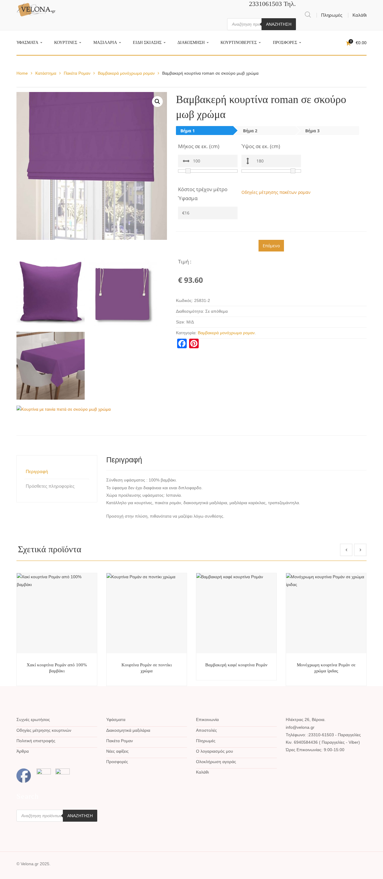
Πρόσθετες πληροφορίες (50, 486)
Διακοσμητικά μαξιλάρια (128, 730)
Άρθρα (22, 751)
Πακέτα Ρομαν (77, 73)
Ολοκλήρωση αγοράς (216, 761)
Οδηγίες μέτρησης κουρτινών (43, 730)
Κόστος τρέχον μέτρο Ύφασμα (202, 194)
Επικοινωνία (207, 719)
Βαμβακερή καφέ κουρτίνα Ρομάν (236, 664)
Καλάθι (359, 15)
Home (22, 73)
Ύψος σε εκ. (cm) (260, 146)
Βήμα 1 (187, 131)
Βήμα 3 (312, 131)
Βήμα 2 (250, 131)
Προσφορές (117, 761)
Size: (180, 322)
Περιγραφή (37, 471)
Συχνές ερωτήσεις (33, 719)
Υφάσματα (115, 719)
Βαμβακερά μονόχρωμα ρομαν (126, 73)
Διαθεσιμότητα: (190, 311)
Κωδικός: (184, 300)
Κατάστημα (45, 73)
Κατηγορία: (186, 332)
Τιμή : (185, 261)
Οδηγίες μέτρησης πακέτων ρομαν (276, 192)
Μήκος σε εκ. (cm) (198, 146)
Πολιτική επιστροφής (35, 740)
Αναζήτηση (278, 24)
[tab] (56, 471)
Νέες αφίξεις (117, 751)
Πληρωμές (331, 15)
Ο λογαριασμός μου (214, 751)
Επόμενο (271, 245)
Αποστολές (206, 730)
